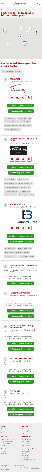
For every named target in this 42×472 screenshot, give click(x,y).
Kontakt (23, 453)
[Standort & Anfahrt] (29, 97)
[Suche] (38, 4)
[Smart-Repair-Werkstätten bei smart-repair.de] (21, 3)
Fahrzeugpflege (26, 431)
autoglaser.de (35, 468)
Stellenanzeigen (26, 443)
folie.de (6, 469)
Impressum (25, 455)
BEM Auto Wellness (18, 204)
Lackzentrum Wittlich (19, 293)
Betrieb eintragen (27, 439)
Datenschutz (25, 457)
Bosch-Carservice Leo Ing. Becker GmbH (21, 326)
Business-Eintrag (26, 441)
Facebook (4, 451)
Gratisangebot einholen (22, 111)
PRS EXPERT (15, 79)
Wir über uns (25, 451)
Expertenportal (26, 445)
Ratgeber (24, 433)
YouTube (4, 453)
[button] (20, 37)
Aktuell (23, 429)
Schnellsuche (13, 10)
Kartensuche (5, 431)
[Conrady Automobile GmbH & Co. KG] (18, 150)
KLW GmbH (14, 391)
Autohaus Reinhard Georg (21, 358)
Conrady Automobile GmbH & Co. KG (23, 140)
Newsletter (4, 445)
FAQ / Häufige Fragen (7, 439)
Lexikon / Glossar (6, 441)
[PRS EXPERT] (18, 88)
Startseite (4, 10)
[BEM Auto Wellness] (12, 228)
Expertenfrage (5, 443)
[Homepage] (23, 97)
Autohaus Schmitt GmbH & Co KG (23, 266)
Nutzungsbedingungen (28, 459)
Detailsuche (5, 433)
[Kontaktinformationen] (17, 97)
